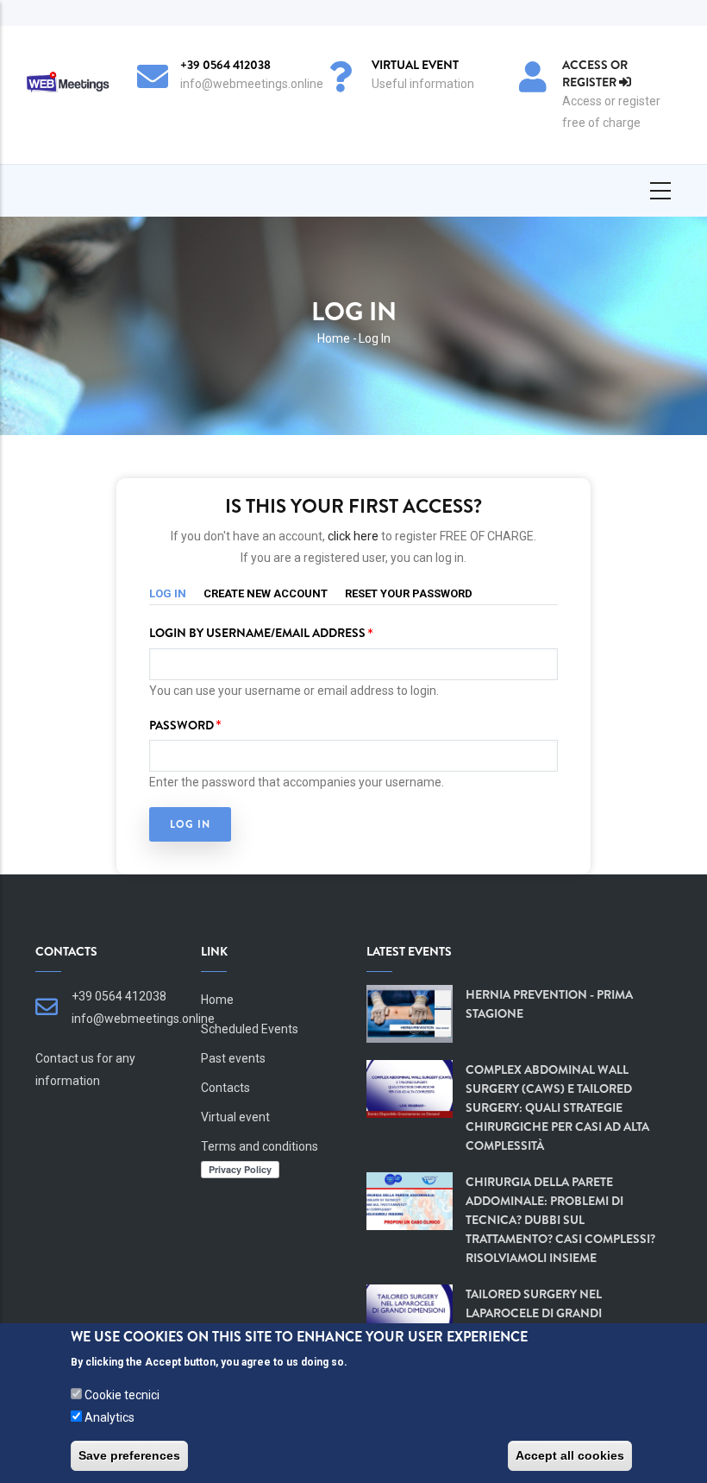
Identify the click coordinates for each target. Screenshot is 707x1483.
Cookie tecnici (122, 1395)
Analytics (109, 1417)
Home (333, 338)
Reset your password (408, 593)
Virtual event (235, 1117)
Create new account (265, 593)
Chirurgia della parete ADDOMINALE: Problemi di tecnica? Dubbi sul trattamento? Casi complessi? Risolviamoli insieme (560, 1219)
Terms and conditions (259, 1146)
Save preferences (129, 1455)
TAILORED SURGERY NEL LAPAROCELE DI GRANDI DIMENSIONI (534, 1313)
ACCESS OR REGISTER (595, 73)
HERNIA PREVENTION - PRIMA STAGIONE (549, 1004)
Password (181, 725)
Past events (233, 1058)
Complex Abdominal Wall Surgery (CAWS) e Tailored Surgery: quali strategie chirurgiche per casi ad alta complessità (557, 1107)
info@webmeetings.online (143, 1018)
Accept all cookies (570, 1455)
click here (354, 536)
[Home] (66, 82)
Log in (176, 593)
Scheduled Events (249, 1029)
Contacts (225, 1088)
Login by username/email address (257, 632)
